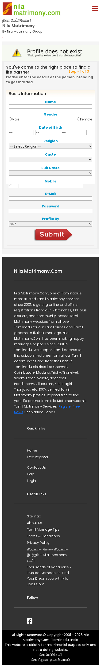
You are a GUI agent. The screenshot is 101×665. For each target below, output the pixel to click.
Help (30, 474)
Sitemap (34, 516)
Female (86, 119)
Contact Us (36, 467)
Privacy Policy (38, 542)
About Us (34, 522)
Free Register (37, 457)
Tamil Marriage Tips (43, 529)
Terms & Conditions (43, 536)
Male (15, 119)
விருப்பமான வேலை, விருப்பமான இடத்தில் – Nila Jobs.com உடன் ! (48, 555)
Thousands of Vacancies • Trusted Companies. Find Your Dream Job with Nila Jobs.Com (49, 576)
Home (32, 450)
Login (31, 480)
